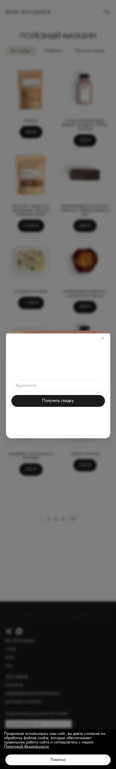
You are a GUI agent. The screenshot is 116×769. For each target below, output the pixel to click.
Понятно (58, 760)
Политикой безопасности (26, 747)
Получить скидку (58, 400)
